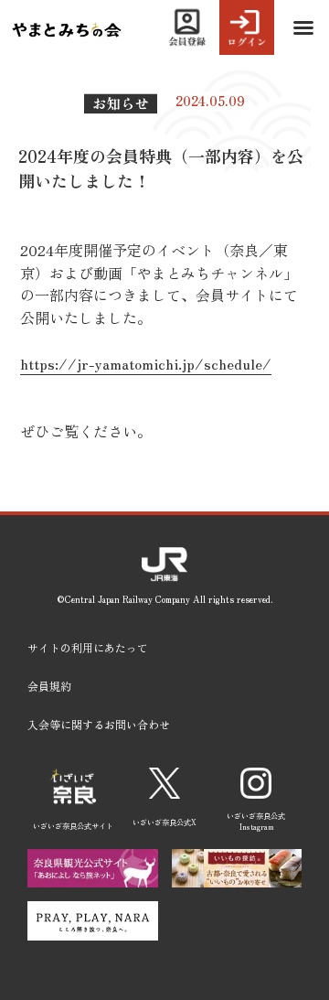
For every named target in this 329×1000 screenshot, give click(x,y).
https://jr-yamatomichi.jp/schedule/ (145, 363)
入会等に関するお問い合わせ (98, 724)
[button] (303, 27)
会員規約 (49, 686)
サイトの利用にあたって (87, 647)
